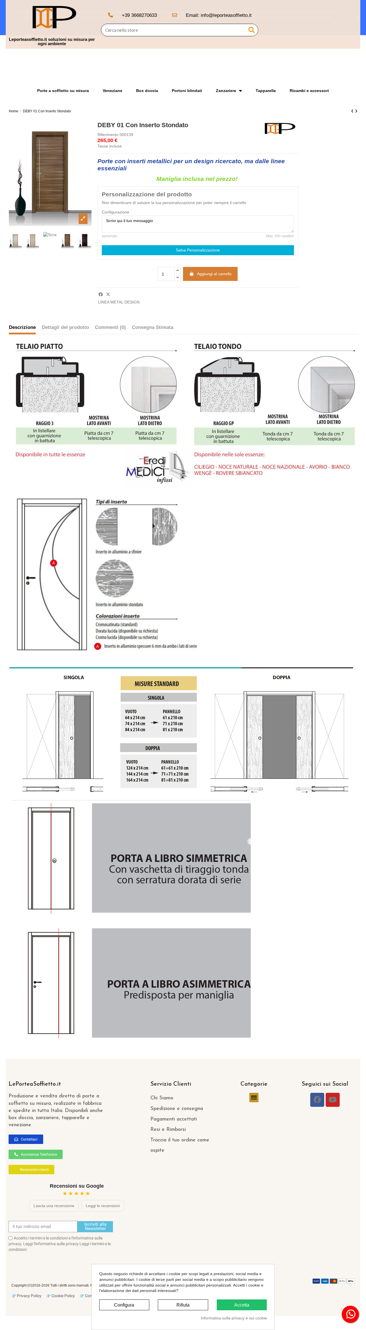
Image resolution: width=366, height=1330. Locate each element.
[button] (26, 1139)
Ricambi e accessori (309, 90)
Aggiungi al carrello (214, 273)
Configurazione (115, 212)
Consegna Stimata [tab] (152, 327)
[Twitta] (108, 294)
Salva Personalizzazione (198, 250)
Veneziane (112, 90)
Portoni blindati (187, 90)
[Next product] (356, 111)
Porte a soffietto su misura (63, 90)
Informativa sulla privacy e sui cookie (234, 1318)
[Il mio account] (340, 24)
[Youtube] (333, 1100)
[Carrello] (350, 24)
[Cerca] (251, 30)
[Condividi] (101, 294)
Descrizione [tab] (22, 327)
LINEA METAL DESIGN (119, 302)
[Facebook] (317, 1100)
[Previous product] (353, 111)
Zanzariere (226, 90)
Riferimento (108, 134)
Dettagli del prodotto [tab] (65, 327)
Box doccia (147, 90)
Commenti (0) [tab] (110, 327)
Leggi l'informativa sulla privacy (51, 1243)
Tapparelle (266, 90)
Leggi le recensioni (103, 1205)
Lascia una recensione (53, 1205)
